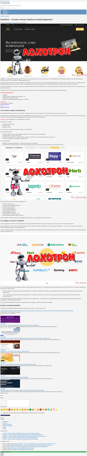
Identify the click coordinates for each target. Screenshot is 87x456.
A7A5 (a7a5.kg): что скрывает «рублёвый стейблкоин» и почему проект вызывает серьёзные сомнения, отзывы (25, 338)
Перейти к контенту (4, 1)
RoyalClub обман (38, 310)
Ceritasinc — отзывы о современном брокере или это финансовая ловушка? (35, 445)
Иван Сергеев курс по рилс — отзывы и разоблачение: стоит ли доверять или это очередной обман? (33, 443)
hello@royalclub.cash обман (7, 310)
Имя (1, 395)
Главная (5, 10)
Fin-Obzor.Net (5, 3)
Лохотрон (14, 22)
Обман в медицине (7, 424)
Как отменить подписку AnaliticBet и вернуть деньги (22, 448)
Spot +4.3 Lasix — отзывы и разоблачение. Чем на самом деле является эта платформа (19, 325)
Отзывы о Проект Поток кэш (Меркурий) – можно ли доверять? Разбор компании (21, 433)
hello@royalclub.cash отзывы (19, 310)
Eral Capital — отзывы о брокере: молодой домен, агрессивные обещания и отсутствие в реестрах (24, 436)
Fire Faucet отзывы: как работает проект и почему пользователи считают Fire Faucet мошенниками (22, 390)
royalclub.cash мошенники (58, 310)
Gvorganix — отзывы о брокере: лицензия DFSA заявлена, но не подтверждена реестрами (22, 434)
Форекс (4, 428)
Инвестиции (5, 421)
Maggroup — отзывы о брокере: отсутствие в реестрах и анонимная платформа (20, 437)
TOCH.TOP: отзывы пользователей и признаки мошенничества (14, 377)
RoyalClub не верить (30, 310)
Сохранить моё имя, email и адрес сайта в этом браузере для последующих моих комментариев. (23, 412)
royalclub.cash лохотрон (47, 310)
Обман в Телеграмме (7, 425)
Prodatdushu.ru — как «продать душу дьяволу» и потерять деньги (14, 351)
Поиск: (2, 7)
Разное (4, 427)
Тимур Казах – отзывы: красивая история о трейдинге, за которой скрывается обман (28, 446)
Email (1, 397)
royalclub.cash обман (68, 310)
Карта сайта (6, 12)
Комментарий (3, 406)
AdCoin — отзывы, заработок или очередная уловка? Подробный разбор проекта (18, 364)
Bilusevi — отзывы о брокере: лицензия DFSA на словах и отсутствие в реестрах (20, 439)
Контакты (5, 13)
